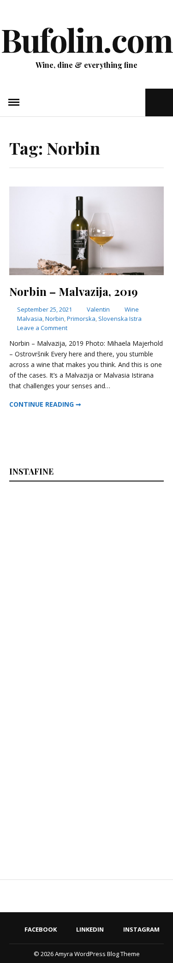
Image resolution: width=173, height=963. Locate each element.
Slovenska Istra (120, 318)
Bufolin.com (87, 39)
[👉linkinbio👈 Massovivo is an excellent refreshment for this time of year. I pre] (46, 719)
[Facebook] (110, 102)
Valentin (98, 309)
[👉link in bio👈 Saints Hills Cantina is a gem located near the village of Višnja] (126, 719)
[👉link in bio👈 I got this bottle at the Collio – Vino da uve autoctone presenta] (46, 809)
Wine (132, 309)
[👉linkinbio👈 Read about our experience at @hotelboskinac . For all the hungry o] (126, 809)
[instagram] (137, 102)
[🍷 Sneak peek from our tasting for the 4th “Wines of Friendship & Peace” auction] (126, 629)
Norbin (54, 318)
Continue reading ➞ (45, 404)
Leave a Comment (42, 328)
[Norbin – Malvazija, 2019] (86, 272)
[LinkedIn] (123, 102)
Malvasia (29, 318)
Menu (14, 102)
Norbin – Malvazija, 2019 (73, 291)
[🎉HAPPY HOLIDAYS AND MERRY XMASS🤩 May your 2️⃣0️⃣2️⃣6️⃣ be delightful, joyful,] (46, 539)
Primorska (81, 318)
